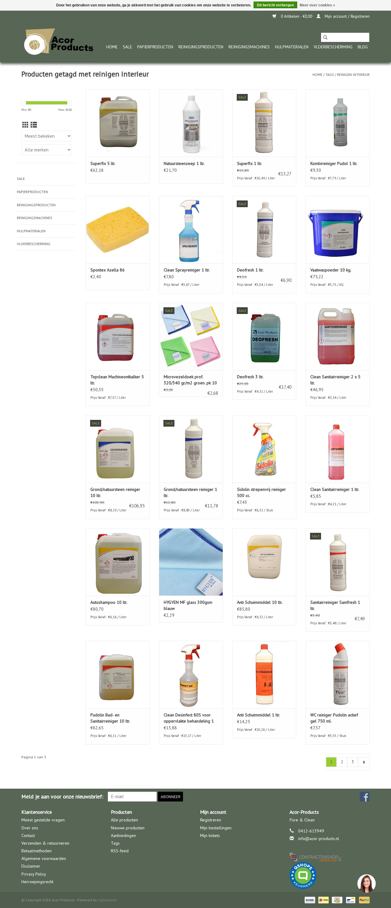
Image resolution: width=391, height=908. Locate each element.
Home (112, 47)
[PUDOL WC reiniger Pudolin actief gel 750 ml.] (337, 674)
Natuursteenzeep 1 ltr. (184, 163)
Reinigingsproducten (200, 47)
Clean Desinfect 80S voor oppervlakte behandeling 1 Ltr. (189, 718)
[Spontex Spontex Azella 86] (118, 229)
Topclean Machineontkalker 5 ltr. (117, 380)
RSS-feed (120, 851)
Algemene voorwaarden (43, 858)
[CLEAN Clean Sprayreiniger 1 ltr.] (191, 229)
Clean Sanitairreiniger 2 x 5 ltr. (335, 380)
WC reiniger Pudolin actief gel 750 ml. (334, 718)
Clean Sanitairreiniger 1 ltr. (334, 489)
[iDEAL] (323, 899)
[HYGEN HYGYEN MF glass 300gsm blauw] (191, 562)
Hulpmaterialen (292, 47)
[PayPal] (363, 899)
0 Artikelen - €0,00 (296, 16)
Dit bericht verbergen (275, 5)
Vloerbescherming (333, 47)
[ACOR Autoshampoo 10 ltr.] (118, 562)
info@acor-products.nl (318, 838)
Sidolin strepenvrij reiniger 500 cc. (261, 492)
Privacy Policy (33, 874)
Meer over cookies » (317, 5)
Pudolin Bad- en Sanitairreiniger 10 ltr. (110, 718)
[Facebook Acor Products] (365, 797)
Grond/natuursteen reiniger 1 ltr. (190, 492)
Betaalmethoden (36, 851)
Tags (329, 74)
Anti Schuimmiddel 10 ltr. (260, 602)
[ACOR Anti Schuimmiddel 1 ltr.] (264, 674)
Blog (363, 47)
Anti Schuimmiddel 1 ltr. (258, 715)
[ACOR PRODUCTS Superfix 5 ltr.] (118, 123)
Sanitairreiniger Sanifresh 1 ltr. (335, 605)
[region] (366, 883)
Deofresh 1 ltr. (250, 270)
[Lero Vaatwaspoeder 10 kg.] (337, 229)
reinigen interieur (353, 74)
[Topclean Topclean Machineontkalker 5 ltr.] (118, 336)
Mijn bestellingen (216, 828)
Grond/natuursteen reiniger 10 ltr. (115, 492)
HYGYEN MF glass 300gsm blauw (188, 605)
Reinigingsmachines (249, 47)
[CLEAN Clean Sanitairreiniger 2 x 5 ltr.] (337, 336)
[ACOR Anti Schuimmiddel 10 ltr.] (264, 562)
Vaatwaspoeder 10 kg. (330, 270)
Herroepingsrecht (37, 881)
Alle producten (124, 820)
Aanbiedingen (123, 835)
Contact (28, 835)
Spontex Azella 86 (107, 270)
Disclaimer (30, 866)
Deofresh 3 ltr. (250, 376)
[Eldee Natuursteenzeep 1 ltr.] (191, 123)
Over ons (29, 828)
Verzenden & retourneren (45, 843)
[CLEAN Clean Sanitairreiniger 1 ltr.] (337, 449)
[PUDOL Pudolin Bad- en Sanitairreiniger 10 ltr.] (118, 674)
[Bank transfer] (309, 899)
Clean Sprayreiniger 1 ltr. (187, 270)
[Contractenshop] (330, 857)
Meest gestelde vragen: (43, 820)
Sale (127, 47)
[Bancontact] (350, 899)
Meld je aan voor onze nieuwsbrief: (62, 796)
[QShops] (330, 875)
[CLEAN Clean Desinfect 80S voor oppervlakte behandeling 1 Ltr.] (191, 674)
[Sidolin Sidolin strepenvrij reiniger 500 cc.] (264, 449)
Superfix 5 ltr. (102, 163)
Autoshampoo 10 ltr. (108, 602)
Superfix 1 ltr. (249, 163)
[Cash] (336, 899)
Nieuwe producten (127, 828)
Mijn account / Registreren (346, 16)
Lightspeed (107, 900)
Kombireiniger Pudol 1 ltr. (333, 163)
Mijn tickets (210, 835)
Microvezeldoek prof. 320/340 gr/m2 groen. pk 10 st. (190, 380)
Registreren (210, 820)
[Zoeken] (325, 37)
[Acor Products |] (58, 42)
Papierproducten (155, 47)
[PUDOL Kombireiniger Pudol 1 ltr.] (337, 123)
